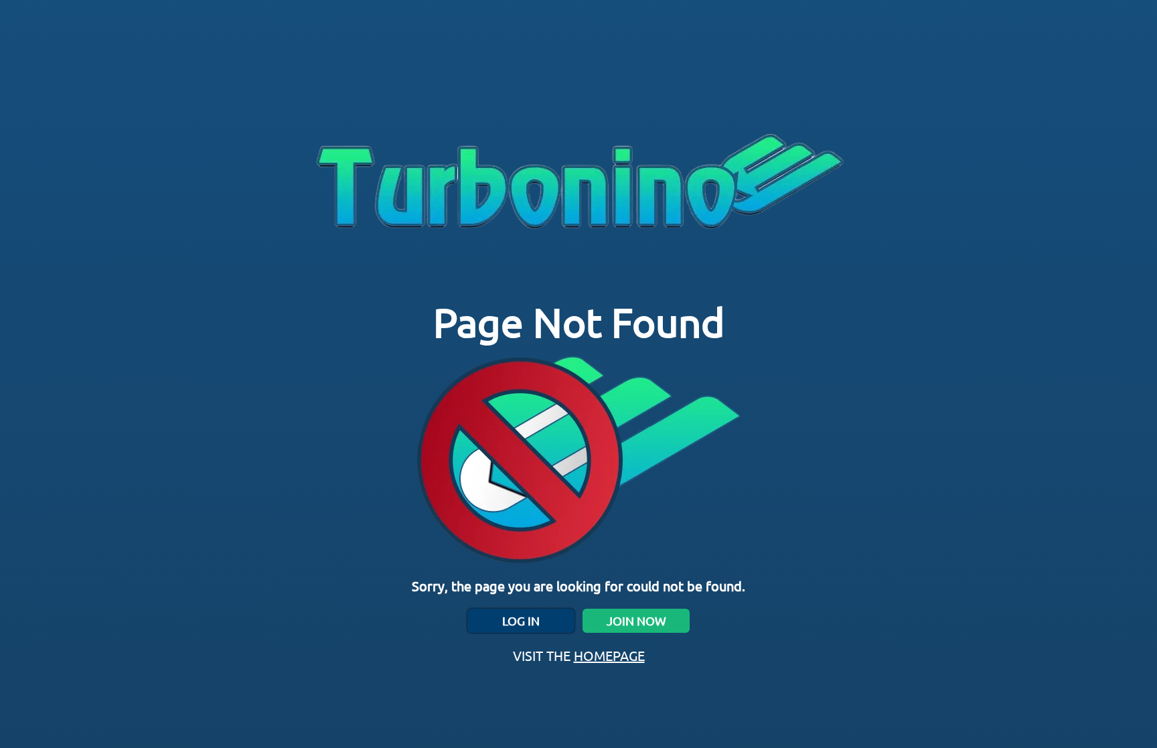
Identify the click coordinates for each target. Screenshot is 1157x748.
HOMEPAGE (609, 655)
